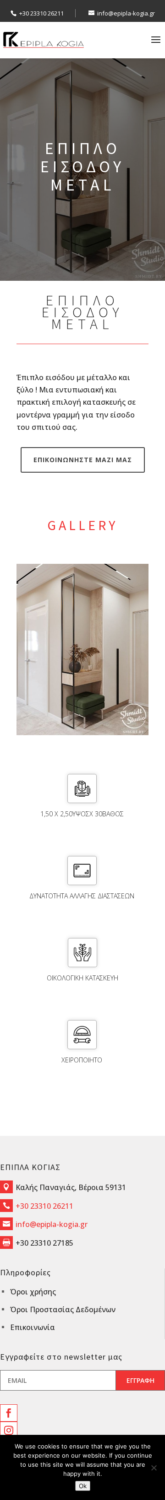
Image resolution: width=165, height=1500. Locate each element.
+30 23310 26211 (41, 13)
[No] (153, 1467)
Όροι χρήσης (33, 1292)
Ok (83, 1486)
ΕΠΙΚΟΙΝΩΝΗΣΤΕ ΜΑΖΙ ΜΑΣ (82, 459)
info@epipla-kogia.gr (52, 1224)
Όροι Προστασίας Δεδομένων (63, 1309)
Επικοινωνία (32, 1327)
